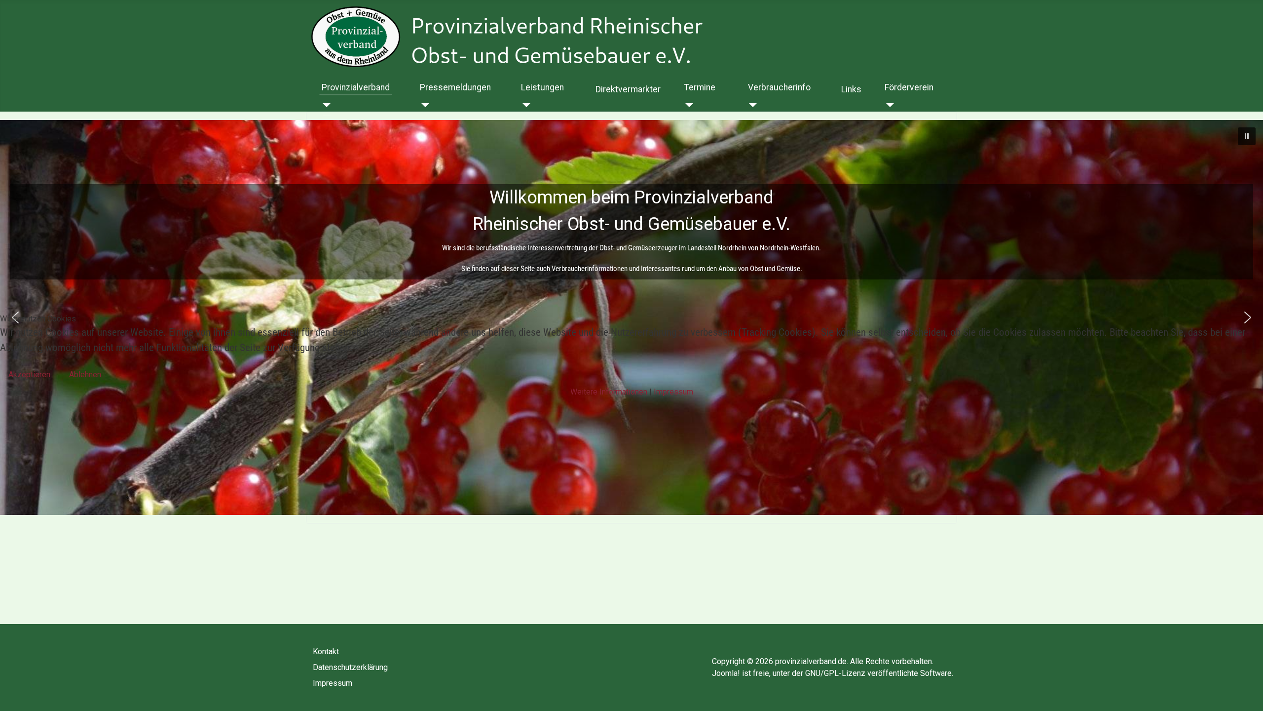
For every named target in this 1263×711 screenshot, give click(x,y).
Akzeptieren (29, 374)
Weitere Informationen (608, 391)
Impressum (673, 391)
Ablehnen (85, 374)
